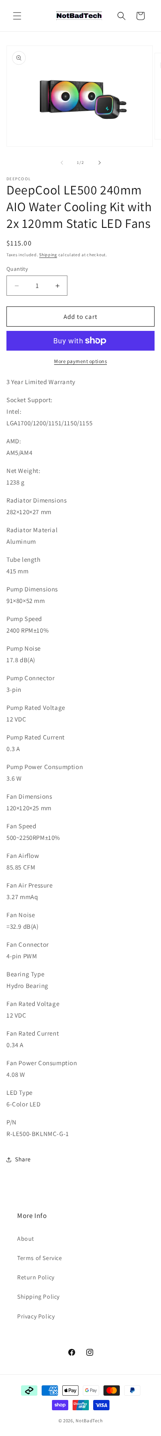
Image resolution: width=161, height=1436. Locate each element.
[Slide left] (61, 162)
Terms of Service (39, 1258)
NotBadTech (89, 1421)
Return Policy (36, 1277)
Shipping (48, 255)
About (25, 1238)
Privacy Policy (36, 1316)
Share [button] (23, 1159)
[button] (17, 15)
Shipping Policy (38, 1296)
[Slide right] (99, 162)
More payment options (80, 361)
